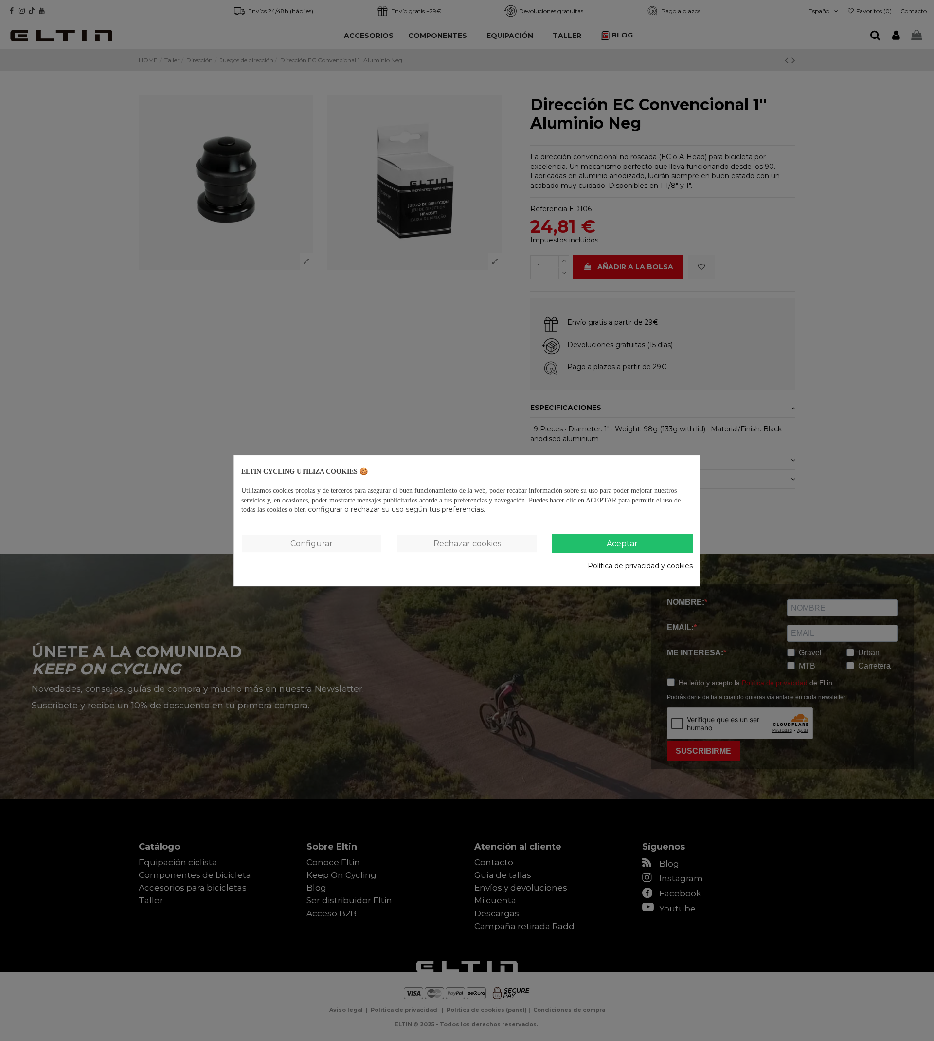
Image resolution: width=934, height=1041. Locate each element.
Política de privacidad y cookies (640, 565)
